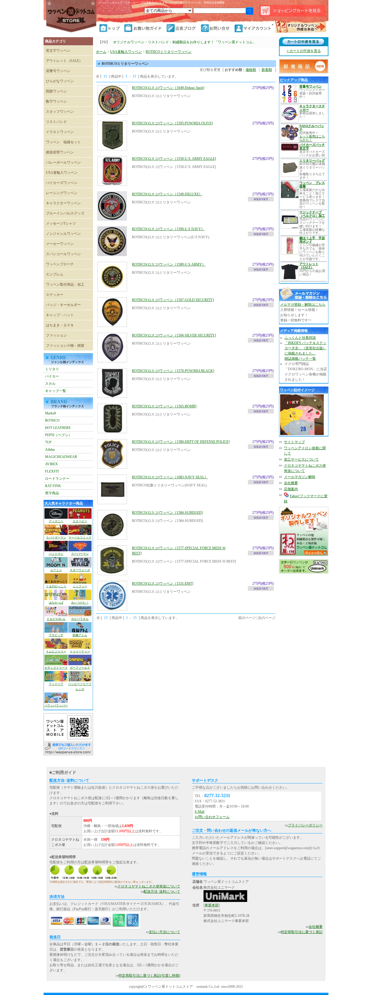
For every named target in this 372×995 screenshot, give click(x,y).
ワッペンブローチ (60, 264)
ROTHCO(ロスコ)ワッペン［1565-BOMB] (164, 406)
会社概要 (291, 483)
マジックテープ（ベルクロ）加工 (312, 213)
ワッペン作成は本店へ (301, 27)
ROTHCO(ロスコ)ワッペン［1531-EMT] (162, 583)
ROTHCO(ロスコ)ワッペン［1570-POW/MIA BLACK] (173, 371)
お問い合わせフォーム (212, 817)
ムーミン (56, 570)
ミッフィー (80, 586)
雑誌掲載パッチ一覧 (300, 359)
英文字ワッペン (58, 51)
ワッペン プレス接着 (312, 184)
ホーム (101, 52)
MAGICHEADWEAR (61, 457)
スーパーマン (80, 553)
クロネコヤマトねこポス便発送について (148, 886)
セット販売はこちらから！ (312, 138)
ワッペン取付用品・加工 (65, 284)
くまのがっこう (56, 586)
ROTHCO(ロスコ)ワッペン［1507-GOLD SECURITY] (173, 300)
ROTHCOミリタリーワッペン (169, 52)
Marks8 (50, 413)
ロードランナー (57, 479)
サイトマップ (294, 442)
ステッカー (54, 295)
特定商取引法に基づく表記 (302, 932)
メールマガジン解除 (299, 477)
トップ (111, 28)
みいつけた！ (80, 602)
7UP (48, 442)
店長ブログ (183, 28)
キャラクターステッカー (312, 107)
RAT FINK (53, 486)
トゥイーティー (80, 651)
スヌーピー (80, 521)
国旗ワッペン (56, 91)
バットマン (56, 553)
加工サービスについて (301, 459)
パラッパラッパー (56, 705)
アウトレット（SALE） (64, 61)
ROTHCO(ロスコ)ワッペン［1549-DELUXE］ (167, 194)
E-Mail (199, 812)
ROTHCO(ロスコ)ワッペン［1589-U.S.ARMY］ (168, 264)
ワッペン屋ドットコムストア (71, 16)
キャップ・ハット (60, 315)
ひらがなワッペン (60, 81)
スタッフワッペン (60, 112)
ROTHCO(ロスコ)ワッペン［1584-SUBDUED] (167, 513)
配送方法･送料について (162, 892)
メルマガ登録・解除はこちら (303, 305)
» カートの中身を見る (304, 51)
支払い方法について (164, 932)
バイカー (52, 376)
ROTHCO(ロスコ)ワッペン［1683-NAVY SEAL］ (170, 477)
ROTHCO (52, 420)
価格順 (251, 70)
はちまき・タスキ (60, 325)
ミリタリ (52, 369)
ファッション (56, 335)
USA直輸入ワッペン (62, 173)
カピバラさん (80, 618)
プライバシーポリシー (305, 825)
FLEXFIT (52, 471)
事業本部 (212, 905)
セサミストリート (56, 667)
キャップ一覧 (55, 391)
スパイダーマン (56, 537)
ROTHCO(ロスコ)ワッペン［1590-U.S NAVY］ (168, 229)
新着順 (267, 70)
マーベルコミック (80, 537)
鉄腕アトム (80, 635)
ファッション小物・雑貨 (65, 345)
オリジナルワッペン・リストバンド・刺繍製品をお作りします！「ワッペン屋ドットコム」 (184, 42)
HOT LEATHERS (58, 428)
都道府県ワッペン (60, 152)
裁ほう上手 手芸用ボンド (312, 239)
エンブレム (54, 274)
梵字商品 (52, 493)
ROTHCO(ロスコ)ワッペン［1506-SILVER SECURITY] (174, 335)
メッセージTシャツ (61, 223)
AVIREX (51, 464)
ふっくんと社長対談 (300, 338)
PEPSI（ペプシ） (58, 435)
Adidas (50, 450)
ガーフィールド (80, 667)
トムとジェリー (56, 651)
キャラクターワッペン (63, 203)
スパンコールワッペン (63, 254)
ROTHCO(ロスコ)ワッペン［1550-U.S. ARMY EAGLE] (174, 159)
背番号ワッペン (58, 71)
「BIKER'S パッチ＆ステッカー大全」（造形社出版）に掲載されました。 (305, 348)
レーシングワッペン (61, 193)
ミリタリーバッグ (312, 160)
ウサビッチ (56, 635)
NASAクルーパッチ (311, 127)
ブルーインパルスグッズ (65, 213)
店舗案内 (291, 489)
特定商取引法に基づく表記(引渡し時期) (149, 975)
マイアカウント (253, 28)
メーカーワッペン (60, 244)
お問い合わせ (217, 28)
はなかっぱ (56, 602)
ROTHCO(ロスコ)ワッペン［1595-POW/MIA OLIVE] (172, 123)
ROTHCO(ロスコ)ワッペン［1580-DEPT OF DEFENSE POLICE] (181, 442)
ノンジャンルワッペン (63, 234)
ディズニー (56, 521)
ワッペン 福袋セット (63, 142)
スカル (50, 384)
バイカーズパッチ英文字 (312, 146)
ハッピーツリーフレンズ (80, 686)
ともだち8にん (56, 618)
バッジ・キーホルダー (63, 305)
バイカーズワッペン (61, 183)
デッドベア (56, 684)
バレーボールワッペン (63, 162)
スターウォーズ (80, 570)
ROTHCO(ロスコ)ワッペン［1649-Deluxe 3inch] (168, 88)
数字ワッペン (56, 101)
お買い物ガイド (145, 28)
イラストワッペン (60, 132)
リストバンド (56, 122)
